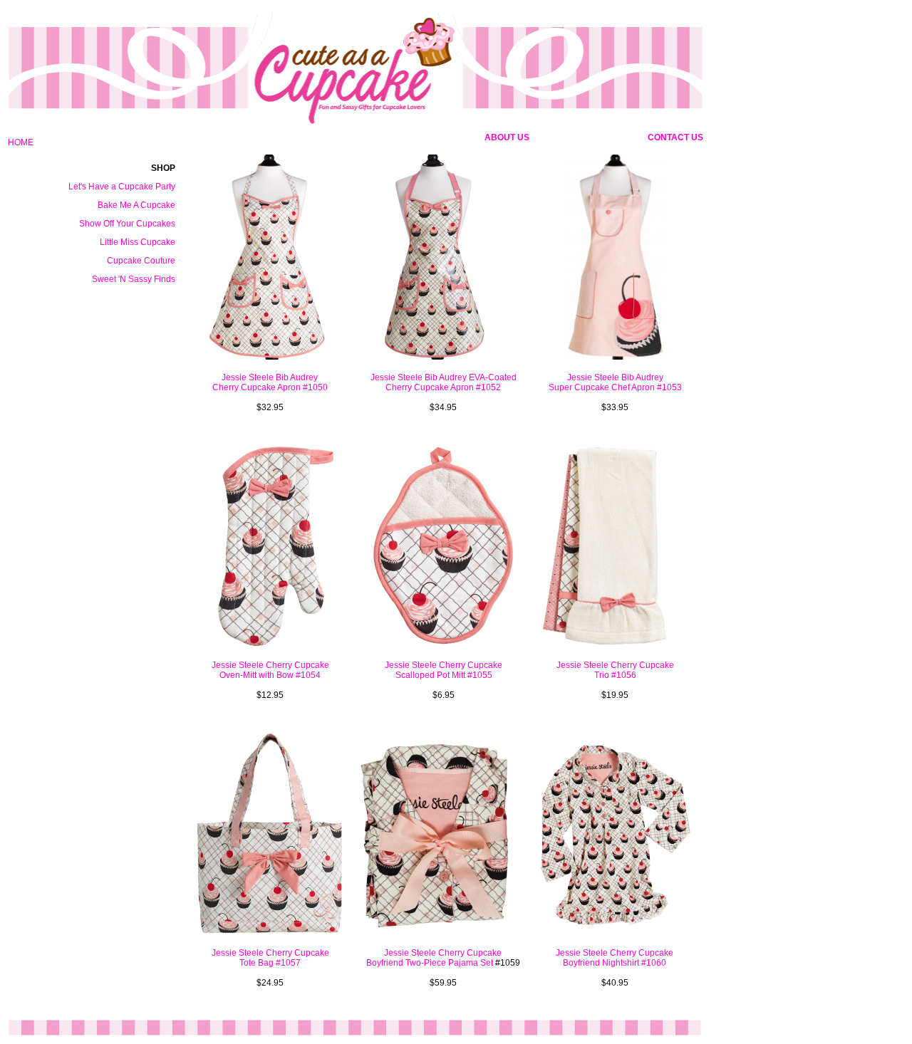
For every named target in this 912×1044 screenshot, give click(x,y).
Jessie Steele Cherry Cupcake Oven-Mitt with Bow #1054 (270, 670)
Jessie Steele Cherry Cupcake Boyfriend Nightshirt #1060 (614, 958)
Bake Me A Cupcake (136, 205)
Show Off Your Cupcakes (127, 224)
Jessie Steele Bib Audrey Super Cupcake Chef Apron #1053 (615, 382)
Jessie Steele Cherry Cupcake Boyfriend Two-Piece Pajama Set (434, 958)
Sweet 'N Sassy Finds (133, 279)
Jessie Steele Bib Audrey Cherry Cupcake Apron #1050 (270, 382)
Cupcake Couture (141, 261)
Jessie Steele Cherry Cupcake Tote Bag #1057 (270, 958)
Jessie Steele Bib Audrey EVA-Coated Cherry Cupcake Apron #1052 (443, 382)
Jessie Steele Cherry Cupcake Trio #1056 (615, 670)
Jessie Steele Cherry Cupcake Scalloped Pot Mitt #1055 (443, 670)
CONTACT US (675, 137)
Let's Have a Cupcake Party (121, 187)
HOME (20, 142)
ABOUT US (506, 137)
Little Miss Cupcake (137, 242)
